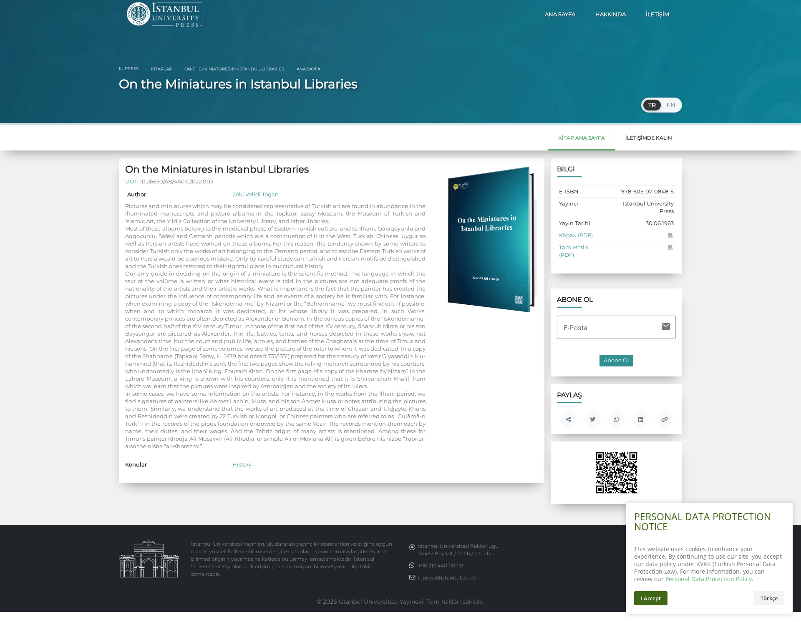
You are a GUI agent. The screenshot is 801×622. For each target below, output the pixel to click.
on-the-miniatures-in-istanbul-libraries (233, 69)
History (242, 464)
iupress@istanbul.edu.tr (447, 578)
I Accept (651, 598)
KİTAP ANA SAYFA (581, 138)
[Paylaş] (568, 419)
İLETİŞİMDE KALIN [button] (648, 138)
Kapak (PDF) (576, 235)
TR (652, 105)
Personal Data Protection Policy (708, 579)
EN (671, 105)
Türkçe (769, 598)
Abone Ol (616, 360)
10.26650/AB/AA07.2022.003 (176, 181)
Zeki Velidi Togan (255, 194)
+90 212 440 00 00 (440, 566)
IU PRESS (129, 68)
